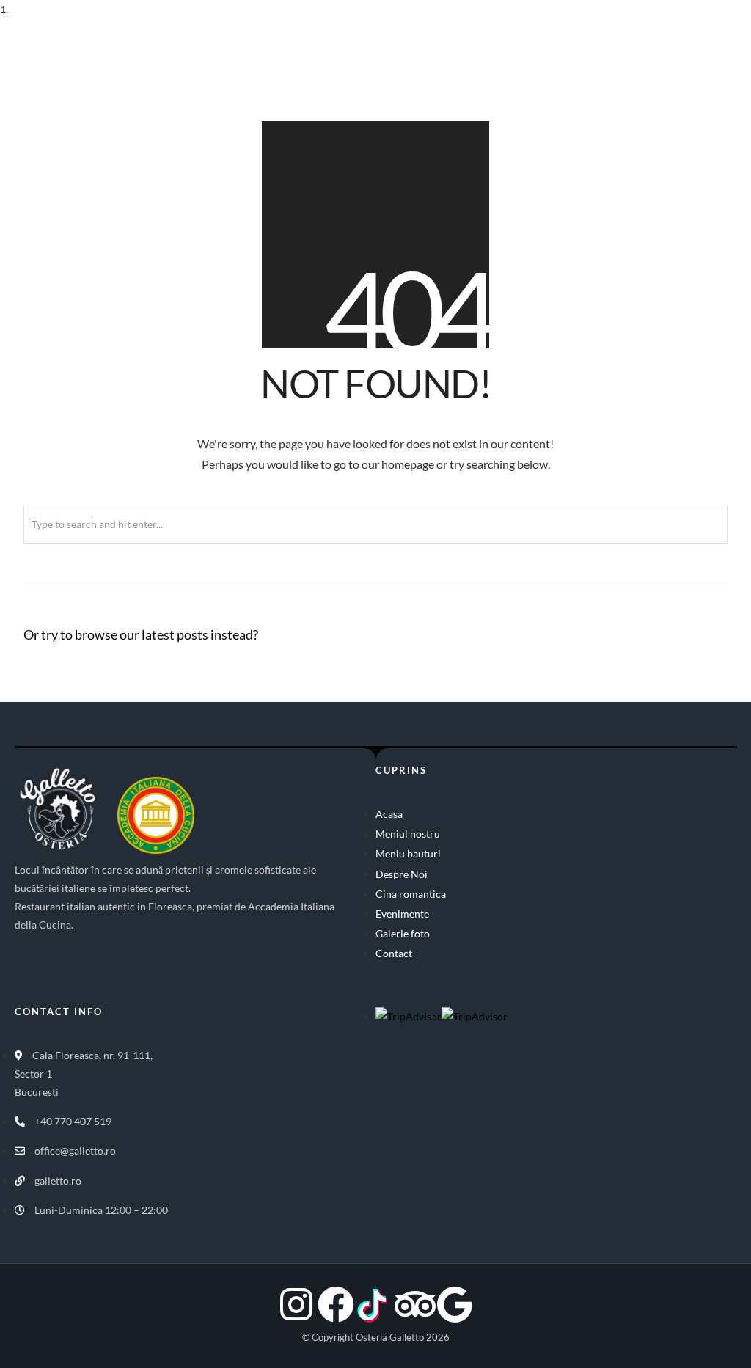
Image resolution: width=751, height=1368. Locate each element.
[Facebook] (336, 1304)
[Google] (454, 1304)
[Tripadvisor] (415, 1304)
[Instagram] (296, 1304)
